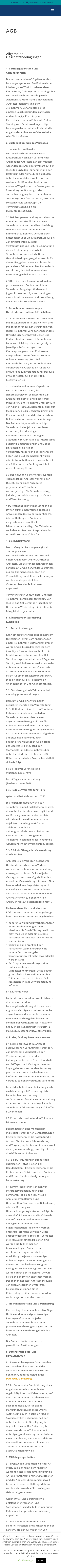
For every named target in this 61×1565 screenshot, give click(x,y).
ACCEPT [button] (41, 1560)
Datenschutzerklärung (19, 1378)
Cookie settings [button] (25, 1560)
